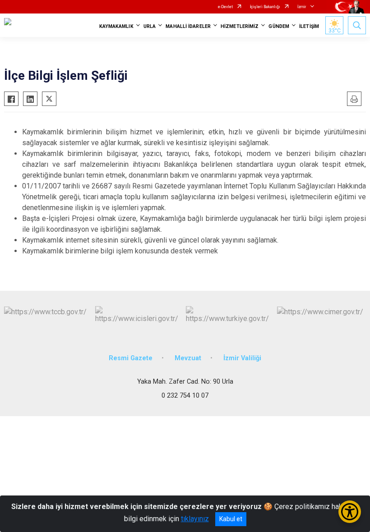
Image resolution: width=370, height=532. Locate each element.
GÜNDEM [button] (278, 26)
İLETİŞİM (309, 26)
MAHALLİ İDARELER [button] (188, 26)
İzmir (301, 7)
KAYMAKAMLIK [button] (116, 26)
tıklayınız (195, 518)
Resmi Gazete (131, 358)
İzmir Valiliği (242, 358)
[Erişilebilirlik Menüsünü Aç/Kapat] (349, 511)
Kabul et (230, 519)
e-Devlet (225, 7)
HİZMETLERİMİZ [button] (240, 26)
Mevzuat (188, 358)
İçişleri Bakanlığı (265, 7)
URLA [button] (149, 26)
